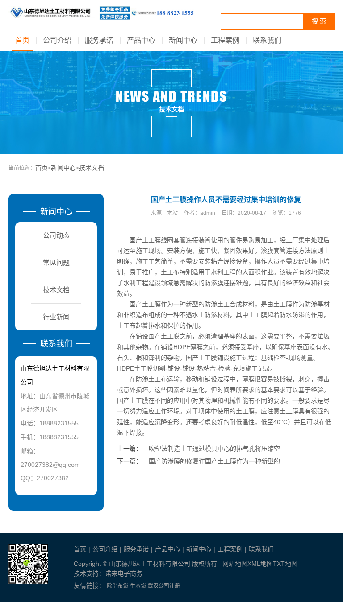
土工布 (170, 272)
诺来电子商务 (123, 573)
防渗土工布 (151, 379)
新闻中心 (183, 40)
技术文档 (91, 167)
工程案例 (225, 40)
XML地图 (260, 563)
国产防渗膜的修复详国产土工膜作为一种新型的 (214, 461)
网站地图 (234, 563)
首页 (22, 40)
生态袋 (138, 586)
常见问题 (56, 262)
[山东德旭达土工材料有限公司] (101, 16)
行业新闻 (56, 317)
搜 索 (319, 21)
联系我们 (267, 40)
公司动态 (56, 235)
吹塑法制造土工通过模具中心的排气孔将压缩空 (214, 448)
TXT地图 (285, 563)
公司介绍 (57, 40)
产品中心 (141, 40)
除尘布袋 (117, 586)
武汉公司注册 (164, 586)
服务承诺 (99, 40)
